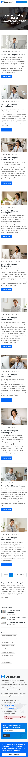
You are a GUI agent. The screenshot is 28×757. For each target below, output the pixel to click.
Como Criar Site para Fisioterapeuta (9, 158)
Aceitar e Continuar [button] (14, 754)
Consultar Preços (21, 1)
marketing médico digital (8, 645)
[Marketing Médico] (7, 2)
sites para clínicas (6, 662)
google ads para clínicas (8, 652)
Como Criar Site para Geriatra (13, 486)
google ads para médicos (8, 658)
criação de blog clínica (7, 642)
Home (12, 23)
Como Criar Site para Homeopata (9, 375)
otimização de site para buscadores (10, 639)
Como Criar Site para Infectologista (9, 318)
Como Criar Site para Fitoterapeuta (9, 212)
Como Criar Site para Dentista (13, 55)
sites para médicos (19, 648)
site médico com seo (7, 648)
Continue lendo (7, 76)
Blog (17, 23)
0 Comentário (16, 51)
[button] (13, 750)
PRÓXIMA (22, 575)
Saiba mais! (4, 597)
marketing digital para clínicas (9, 635)
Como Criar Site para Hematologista (16, 617)
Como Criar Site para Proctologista (16, 622)
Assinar (6, 735)
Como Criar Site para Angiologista (9, 538)
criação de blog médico (7, 655)
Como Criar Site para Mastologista (9, 431)
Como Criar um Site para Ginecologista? (13, 611)
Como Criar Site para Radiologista (9, 265)
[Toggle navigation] (3, 5)
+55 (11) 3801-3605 (9, 705)
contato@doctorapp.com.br (11, 708)
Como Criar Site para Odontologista (9, 105)
